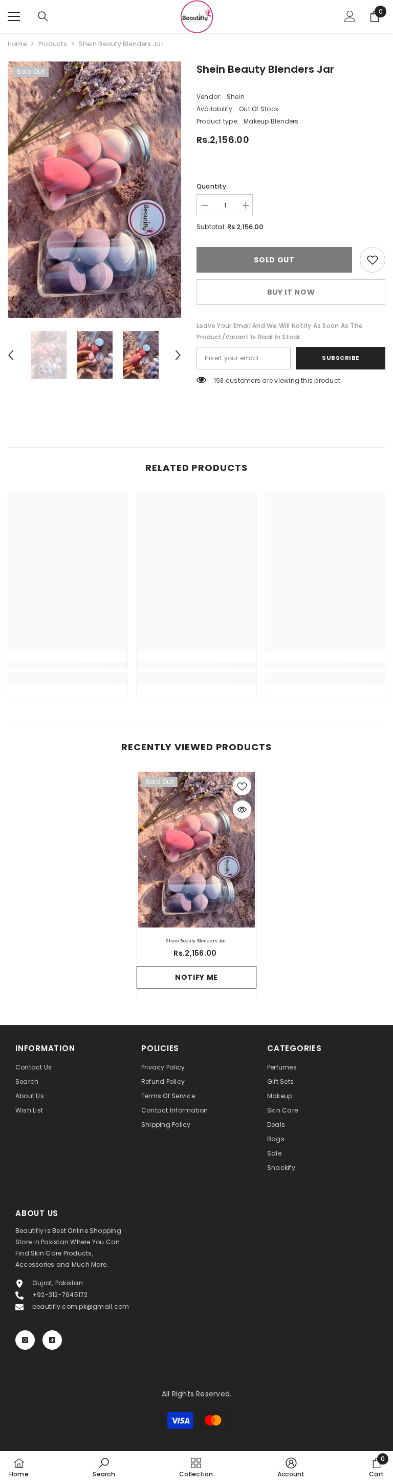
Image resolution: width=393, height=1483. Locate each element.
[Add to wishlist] (242, 786)
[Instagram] (25, 1340)
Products (52, 43)
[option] (94, 190)
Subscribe (340, 358)
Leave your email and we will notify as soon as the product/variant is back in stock (279, 331)
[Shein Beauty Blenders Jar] (196, 850)
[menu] (14, 16)
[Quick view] (242, 809)
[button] (10, 355)
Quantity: (212, 186)
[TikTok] (52, 1340)
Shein (236, 96)
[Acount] (350, 16)
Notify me (196, 977)
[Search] (43, 16)
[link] (372, 260)
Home (17, 43)
